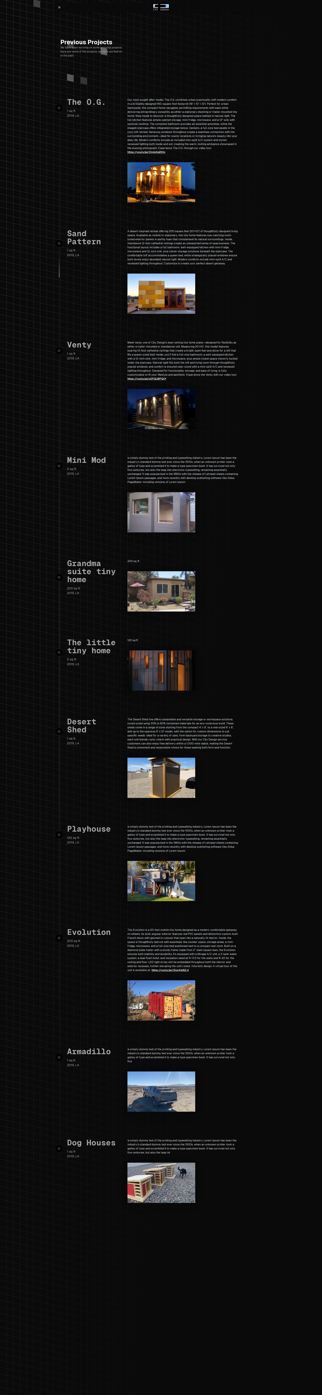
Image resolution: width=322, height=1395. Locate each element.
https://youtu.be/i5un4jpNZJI (170, 970)
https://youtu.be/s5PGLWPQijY (146, 379)
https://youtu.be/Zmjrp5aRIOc (146, 152)
